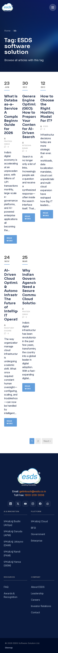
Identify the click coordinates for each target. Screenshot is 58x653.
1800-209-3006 (34, 495)
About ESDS (38, 587)
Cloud (39, 521)
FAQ (6, 587)
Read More (10, 239)
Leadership (37, 593)
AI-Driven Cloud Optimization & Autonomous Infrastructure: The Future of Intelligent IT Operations (17, 294)
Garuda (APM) (13, 533)
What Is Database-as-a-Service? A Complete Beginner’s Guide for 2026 (13, 114)
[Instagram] (33, 504)
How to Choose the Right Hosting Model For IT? (47, 108)
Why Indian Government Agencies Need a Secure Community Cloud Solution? (33, 286)
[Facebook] (40, 504)
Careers (35, 599)
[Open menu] (52, 7)
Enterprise (36, 540)
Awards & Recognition (10, 595)
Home (7, 30)
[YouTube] (25, 504)
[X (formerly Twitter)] (18, 504)
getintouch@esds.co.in (32, 491)
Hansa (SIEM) (12, 563)
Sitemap (9, 647)
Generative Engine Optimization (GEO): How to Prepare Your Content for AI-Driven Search (34, 116)
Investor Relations (41, 606)
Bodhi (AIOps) (12, 523)
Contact (35, 612)
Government (38, 534)
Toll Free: (19, 495)
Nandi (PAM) (12, 553)
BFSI (33, 527)
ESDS (45, 126)
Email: (15, 491)
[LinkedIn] (10, 504)
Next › (47, 441)
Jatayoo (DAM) (13, 543)
